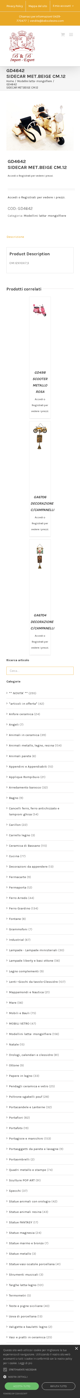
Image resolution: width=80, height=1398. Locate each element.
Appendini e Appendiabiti (28, 766)
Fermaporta (17, 887)
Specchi (15, 1191)
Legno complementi (24, 971)
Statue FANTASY (20, 1222)
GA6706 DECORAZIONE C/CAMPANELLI (42, 503)
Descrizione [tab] (15, 237)
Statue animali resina (25, 1212)
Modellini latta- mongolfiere (45, 216)
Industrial (16, 940)
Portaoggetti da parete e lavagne (33, 1149)
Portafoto (16, 1128)
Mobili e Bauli (19, 1013)
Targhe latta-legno (22, 1285)
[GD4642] (40, 126)
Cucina (14, 856)
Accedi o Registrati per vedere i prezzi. (30, 175)
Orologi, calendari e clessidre (31, 1055)
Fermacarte (17, 877)
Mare (12, 1003)
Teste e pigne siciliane (26, 1306)
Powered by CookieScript (15, 1393)
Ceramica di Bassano (24, 846)
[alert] (40, 1371)
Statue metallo (20, 1254)
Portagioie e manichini (26, 1138)
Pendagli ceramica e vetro (28, 1086)
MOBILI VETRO (19, 1023)
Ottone (14, 1065)
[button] (40, 1377)
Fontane (15, 919)
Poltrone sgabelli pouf (25, 1097)
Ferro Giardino (19, 908)
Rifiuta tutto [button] (58, 1386)
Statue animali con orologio (30, 1201)
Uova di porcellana (22, 1316)
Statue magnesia (22, 1233)
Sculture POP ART (22, 1180)
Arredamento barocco (25, 787)
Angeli (14, 724)
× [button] (76, 1348)
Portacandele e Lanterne (27, 1107)
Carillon (15, 825)
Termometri (17, 1295)
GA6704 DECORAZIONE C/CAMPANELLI (42, 621)
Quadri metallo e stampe (27, 1170)
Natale (14, 1044)
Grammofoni (18, 929)
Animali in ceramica (24, 735)
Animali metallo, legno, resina (31, 745)
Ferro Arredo (18, 898)
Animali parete (20, 756)
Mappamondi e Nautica (26, 992)
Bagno (13, 798)
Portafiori (16, 1117)
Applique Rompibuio (24, 777)
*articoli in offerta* (23, 704)
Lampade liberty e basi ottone (31, 960)
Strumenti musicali (23, 1274)
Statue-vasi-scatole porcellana (32, 1264)
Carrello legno (19, 835)
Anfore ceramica (21, 714)
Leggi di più (25, 1363)
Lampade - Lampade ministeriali (33, 950)
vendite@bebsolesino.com (47, 20)
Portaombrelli (19, 1159)
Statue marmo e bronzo (26, 1243)
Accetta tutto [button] (21, 1386)
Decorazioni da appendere (28, 866)
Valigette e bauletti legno (28, 1327)
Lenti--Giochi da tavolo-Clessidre (33, 982)
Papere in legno (20, 1076)
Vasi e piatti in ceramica (27, 1337)
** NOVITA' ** (18, 693)
